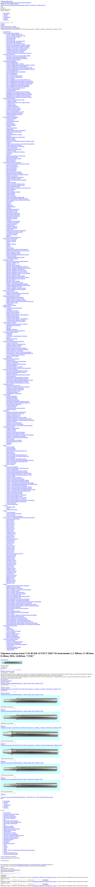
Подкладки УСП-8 (11, 555)
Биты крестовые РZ (11, 167)
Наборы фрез (10, 304)
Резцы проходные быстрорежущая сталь (17, 450)
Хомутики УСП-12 (11, 576)
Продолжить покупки (6, 870)
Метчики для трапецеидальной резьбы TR (17, 266)
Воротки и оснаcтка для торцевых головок (17, 174)
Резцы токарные (11, 464)
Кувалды (9, 246)
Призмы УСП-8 (10, 559)
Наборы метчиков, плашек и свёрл (15, 298)
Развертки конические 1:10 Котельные (16, 412)
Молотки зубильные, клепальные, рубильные (18, 386)
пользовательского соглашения (38, 864)
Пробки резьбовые (11, 139)
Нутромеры (9, 133)
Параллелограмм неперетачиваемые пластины (18, 374)
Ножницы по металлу (12, 217)
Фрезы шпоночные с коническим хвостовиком (18, 620)
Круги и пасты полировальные (14, 77)
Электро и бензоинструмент (11, 639)
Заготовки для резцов (9, 54)
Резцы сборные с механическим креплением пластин (20, 460)
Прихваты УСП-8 (11, 561)
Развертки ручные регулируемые (15, 424)
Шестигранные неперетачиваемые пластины (18, 382)
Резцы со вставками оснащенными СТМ (17, 461)
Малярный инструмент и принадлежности (17, 249)
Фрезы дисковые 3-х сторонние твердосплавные (19, 589)
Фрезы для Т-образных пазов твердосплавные (18, 596)
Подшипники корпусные (13, 400)
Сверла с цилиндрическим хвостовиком (17, 485)
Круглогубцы (10, 201)
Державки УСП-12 (11, 533)
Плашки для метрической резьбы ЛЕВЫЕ (17, 284)
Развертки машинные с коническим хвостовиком (19, 418)
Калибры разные (11, 123)
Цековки (9, 444)
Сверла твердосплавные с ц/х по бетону (17, 497)
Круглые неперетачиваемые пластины (16, 372)
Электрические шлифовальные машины (17, 644)
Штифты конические (12, 329)
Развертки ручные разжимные (14, 422)
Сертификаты (7, 17)
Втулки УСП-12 (11, 528)
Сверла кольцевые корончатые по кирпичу (17, 472)
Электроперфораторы (12, 648)
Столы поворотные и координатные (16, 354)
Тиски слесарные (11, 512)
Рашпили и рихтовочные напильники (16, 230)
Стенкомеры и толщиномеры (14, 149)
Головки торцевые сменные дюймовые (16, 179)
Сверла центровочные (12, 504)
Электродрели (10, 645)
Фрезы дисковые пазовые (13, 591)
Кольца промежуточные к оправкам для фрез (18, 46)
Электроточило (10, 649)
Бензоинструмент (11, 640)
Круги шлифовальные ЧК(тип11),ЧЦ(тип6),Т (18, 86)
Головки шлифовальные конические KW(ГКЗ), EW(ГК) (21, 65)
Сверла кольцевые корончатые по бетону (17, 470)
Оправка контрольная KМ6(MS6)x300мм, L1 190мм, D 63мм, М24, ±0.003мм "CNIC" (22, 694)
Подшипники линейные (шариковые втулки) (18, 401)
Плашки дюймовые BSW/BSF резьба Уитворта (18, 285)
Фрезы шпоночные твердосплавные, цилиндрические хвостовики (23, 624)
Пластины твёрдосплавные (10, 369)
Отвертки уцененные (12, 226)
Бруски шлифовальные (12, 62)
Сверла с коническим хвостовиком (15, 478)
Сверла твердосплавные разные (15, 496)
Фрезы (5, 584)
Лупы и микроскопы (12, 127)
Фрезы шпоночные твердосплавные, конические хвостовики (22, 623)
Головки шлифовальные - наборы (15, 63)
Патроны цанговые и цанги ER (14, 366)
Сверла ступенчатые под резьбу (15, 493)
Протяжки (9, 442)
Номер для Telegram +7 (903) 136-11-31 (35, 5)
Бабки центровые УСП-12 (13, 519)
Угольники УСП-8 (11, 572)
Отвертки (9, 220)
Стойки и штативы (11, 150)
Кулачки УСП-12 (11, 540)
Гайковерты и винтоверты (13, 385)
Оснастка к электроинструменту (15, 641)
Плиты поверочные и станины (14, 134)
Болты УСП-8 (10, 521)
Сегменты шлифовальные (13, 89)
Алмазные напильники (12, 106)
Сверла (5, 465)
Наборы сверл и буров (12, 292)
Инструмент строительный (10, 238)
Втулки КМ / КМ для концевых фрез (16, 41)
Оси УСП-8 (9, 544)
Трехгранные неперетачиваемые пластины (17, 381)
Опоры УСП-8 (10, 543)
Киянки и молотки (11, 244)
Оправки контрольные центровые (15, 51)
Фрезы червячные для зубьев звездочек (16, 617)
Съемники (9, 334)
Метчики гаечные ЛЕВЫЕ (13, 265)
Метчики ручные (11, 280)
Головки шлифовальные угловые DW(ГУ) (17, 66)
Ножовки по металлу (12, 218)
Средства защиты (11, 632)
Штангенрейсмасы (11, 159)
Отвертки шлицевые (12, 228)
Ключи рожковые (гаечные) (14, 191)
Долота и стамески (11, 240)
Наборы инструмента (9, 290)
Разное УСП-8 (10, 567)
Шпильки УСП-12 (11, 580)
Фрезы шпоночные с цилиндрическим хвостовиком (20, 621)
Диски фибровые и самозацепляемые (16, 71)
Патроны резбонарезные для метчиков (16, 361)
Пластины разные (11, 376)
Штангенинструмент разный (14, 158)
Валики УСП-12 (11, 523)
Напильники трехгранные (13, 216)
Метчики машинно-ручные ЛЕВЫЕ (16, 276)
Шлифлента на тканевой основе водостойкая (18, 91)
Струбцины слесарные (12, 233)
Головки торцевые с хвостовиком (15, 177)
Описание (5, 672)
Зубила (8, 181)
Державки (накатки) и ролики (14, 345)
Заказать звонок (14, 2)
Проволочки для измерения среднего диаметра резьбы (20, 141)
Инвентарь (9, 628)
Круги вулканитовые (12, 74)
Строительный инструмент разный (15, 257)
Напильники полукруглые (13, 213)
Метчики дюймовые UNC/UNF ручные (17, 270)
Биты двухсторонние (12, 165)
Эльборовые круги (11, 115)
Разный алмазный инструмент (14, 114)
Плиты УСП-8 (10, 552)
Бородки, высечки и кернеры (14, 171)
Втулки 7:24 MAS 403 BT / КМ (14, 34)
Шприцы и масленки (12, 338)
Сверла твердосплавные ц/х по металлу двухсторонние (21, 500)
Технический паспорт (6, 680)
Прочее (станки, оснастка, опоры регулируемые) (19, 352)
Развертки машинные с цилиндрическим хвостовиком (20, 420)
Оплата (5, 15)
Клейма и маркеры (11, 182)
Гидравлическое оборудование (14, 308)
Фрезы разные (10, 609)
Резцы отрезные (11, 446)
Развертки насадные (12, 421)
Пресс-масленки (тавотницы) (14, 404)
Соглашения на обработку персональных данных (43, 877)
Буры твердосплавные (12, 466)
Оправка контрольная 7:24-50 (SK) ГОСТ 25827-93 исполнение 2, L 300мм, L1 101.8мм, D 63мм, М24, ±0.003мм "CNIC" (31, 727)
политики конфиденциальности (21, 864)
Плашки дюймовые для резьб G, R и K (16, 288)
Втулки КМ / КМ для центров (14, 42)
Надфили (9, 208)
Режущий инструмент (9, 426)
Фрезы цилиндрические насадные (15, 616)
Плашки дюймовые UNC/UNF (14, 286)
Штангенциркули (11, 161)
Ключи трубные (11, 194)
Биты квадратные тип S (13, 166)
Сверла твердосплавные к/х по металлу (16, 494)
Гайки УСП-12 (10, 529)
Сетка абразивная (11, 90)
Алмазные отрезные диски (13, 107)
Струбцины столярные (12, 258)
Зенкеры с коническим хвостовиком (16, 432)
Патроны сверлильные (12, 362)
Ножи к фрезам (10, 438)
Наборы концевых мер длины (14, 131)
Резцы (5, 445)
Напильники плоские (12, 212)
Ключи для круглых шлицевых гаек (16, 185)
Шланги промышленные (13, 636)
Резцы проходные (11, 449)
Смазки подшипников (12, 405)
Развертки (6, 410)
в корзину (3, 709)
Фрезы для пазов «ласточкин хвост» (16, 592)
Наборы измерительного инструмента (16, 130)
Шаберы (9, 236)
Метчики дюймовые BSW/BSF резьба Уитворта (19, 268)
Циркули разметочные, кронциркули (16, 155)
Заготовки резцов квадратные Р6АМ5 (16, 57)
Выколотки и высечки (12, 175)
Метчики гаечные (11, 264)
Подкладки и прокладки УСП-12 (15, 553)
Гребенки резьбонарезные (13, 428)
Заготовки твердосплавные (13, 59)
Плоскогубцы (10, 229)
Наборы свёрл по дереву (10, 305)
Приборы (9, 135)
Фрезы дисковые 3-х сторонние (14, 588)
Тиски (5, 510)
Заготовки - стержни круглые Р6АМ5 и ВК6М (18, 55)
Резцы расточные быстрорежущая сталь (17, 454)
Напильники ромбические (13, 214)
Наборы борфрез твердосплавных (15, 297)
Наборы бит (10, 205)
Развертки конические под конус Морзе (17, 417)
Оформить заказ (16, 870)
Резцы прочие (10, 452)
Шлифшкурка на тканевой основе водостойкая (18, 95)
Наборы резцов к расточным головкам (16, 300)
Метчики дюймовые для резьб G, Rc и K (17, 272)
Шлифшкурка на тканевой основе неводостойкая (19, 97)
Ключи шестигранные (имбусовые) (15, 197)
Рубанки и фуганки (11, 256)
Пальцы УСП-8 (10, 547)
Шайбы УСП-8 (10, 579)
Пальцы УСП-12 (11, 545)
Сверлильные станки (12, 509)
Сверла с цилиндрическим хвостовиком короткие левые (21, 489)
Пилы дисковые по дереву (13, 252)
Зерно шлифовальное (12, 73)
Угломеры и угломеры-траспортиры (16, 151)
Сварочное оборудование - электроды (16, 320)
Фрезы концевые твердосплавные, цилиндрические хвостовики (23, 605)
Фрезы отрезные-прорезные (14, 607)
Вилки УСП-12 (10, 524)
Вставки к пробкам (11, 118)
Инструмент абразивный (10, 61)
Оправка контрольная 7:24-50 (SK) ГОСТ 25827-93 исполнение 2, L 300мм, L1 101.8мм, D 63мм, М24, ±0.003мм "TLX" (31, 689)
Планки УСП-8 (10, 549)
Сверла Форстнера (11, 502)
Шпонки (9, 328)
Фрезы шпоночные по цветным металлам (17, 619)
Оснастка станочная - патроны (11, 358)
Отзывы (6, 18)
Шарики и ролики (11, 409)
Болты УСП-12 (10, 520)
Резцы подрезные (11, 448)
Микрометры (10, 129)
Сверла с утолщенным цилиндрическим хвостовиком (20, 482)
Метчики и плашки (8, 260)
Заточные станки (11, 506)
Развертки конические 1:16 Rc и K (15, 413)
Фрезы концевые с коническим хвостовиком (18, 600)
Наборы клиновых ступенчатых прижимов (17, 349)
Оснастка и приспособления (11, 332)
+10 (18, 669)
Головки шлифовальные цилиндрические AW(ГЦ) (19, 67)
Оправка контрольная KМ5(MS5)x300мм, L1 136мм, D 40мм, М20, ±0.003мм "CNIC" (22, 711)
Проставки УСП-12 (11, 563)
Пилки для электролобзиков (14, 643)
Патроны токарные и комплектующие (16, 364)
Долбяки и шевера (11, 429)
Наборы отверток (11, 206)
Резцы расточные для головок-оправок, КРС (18, 456)
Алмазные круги (11, 103)
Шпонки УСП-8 (11, 583)
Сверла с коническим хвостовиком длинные (18, 480)
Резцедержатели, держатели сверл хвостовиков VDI (20, 353)
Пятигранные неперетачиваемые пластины (17, 377)
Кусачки (9, 202)
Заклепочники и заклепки (13, 312)
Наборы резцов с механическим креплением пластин (20, 301)
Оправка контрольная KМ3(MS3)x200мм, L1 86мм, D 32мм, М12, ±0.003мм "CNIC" (22, 779)
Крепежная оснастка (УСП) (13, 325)
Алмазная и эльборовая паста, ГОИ (15, 99)
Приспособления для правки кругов (16, 87)
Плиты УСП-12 (10, 551)
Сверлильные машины (12, 392)
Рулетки (9, 142)
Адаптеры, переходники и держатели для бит (18, 163)
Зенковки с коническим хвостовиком (16, 436)
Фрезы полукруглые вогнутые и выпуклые (17, 608)
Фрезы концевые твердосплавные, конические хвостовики (21, 604)
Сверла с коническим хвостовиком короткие (18, 481)
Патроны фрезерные (12, 365)
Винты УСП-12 (10, 525)
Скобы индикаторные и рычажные (15, 146)
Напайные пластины (12, 373)
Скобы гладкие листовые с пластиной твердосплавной (20, 143)
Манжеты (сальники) (12, 397)
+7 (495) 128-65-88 (5, 2)
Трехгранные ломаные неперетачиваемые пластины (20, 380)
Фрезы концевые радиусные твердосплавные (18, 599)
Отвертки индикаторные (13, 222)
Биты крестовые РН (12, 169)
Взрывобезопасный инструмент (15, 173)
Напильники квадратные (13, 209)
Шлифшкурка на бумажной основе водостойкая (19, 93)
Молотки (9, 204)
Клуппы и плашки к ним (13, 262)
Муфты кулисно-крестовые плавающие (16, 348)
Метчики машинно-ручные (13, 274)
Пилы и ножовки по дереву (13, 253)
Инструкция (7, 13)
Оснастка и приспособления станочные (14, 341)
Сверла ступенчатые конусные (14, 492)
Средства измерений (12, 147)
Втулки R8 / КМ (11, 39)
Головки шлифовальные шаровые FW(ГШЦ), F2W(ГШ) (21, 69)
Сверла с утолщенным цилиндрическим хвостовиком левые (22, 484)
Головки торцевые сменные (14, 178)
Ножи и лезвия (10, 629)
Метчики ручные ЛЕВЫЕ (13, 281)
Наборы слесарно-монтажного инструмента (18, 293)
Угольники (9, 153)
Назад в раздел (4, 659)
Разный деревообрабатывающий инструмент (18, 254)
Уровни (8, 154)
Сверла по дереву (11, 476)
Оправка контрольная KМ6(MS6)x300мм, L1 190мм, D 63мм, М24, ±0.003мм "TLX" (22, 683)
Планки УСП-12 (11, 548)
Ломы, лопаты (10, 248)
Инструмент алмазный (9, 98)
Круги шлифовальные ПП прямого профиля (18, 85)
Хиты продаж (7, 31)
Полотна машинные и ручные (14, 441)
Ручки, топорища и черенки (14, 631)
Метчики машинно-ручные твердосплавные (18, 277)
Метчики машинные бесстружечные (16, 278)
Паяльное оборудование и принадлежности (18, 314)
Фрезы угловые (10, 613)
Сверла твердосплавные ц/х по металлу (17, 498)
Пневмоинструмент (9, 384)
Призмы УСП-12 (11, 557)
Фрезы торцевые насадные (13, 611)
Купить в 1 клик (10, 671)
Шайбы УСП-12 (11, 577)
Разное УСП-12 (10, 565)
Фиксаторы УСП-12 (12, 575)
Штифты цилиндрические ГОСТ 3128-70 (17, 324)
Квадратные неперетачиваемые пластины (17, 370)
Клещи (8, 245)
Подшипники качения (12, 398)
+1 (16, 669)
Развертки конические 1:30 (13, 414)
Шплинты (9, 326)
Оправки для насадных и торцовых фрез (17, 49)
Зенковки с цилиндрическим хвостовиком (17, 437)
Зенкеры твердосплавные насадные (16, 433)
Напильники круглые (12, 210)
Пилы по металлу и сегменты (14, 440)
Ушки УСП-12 (10, 573)
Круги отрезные (11, 78)
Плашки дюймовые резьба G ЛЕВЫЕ (16, 289)
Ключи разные (10, 190)
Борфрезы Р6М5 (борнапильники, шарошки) (18, 585)
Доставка (6, 14)
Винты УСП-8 (10, 527)
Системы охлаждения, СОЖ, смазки (16, 321)
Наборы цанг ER (11, 360)
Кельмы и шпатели (11, 241)
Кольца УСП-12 (11, 537)
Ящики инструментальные (13, 637)
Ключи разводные (11, 189)
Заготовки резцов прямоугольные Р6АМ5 (17, 58)
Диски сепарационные (12, 70)
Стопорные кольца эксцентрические (16, 408)
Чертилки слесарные (12, 234)
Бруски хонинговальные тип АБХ (15, 111)
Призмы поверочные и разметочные (16, 137)
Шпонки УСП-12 (11, 581)
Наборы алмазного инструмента (15, 113)
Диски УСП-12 (10, 535)
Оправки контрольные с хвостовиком (16, 50)
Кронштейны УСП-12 (12, 539)
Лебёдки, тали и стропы (13, 313)
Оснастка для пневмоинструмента (15, 388)
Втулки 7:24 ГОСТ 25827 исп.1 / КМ (16, 35)
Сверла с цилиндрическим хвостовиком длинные (19, 486)
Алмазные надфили (11, 105)
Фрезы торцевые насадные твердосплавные (18, 612)
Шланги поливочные (12, 635)
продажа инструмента (6, 858)
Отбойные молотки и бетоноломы (15, 389)
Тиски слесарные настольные (14, 513)
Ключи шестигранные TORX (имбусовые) (17, 198)
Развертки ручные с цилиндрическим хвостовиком (19, 425)
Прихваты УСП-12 (11, 560)
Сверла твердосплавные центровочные (16, 501)
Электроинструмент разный (14, 647)
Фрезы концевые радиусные (14, 597)
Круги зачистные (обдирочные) (14, 75)
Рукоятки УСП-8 (11, 569)
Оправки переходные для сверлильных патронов (19, 53)
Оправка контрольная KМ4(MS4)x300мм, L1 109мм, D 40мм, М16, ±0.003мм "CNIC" (22, 762)
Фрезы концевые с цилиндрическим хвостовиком (19, 603)
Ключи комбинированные (13, 186)
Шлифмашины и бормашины (14, 393)
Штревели (9, 357)
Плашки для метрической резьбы (15, 282)
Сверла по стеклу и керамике (14, 477)
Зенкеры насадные (11, 430)
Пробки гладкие (11, 138)
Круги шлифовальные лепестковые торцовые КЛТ (19, 83)
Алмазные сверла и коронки (14, 109)
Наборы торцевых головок (13, 294)
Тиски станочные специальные (14, 516)
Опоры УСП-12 (10, 541)
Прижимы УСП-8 (11, 556)
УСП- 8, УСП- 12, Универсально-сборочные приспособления (19, 517)
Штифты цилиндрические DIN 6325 (16, 330)
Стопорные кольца (11, 406)
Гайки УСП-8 (10, 531)
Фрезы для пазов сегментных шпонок (16, 593)
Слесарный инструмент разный (15, 232)
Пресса (8, 508)
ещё (4, 819)
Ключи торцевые (11, 193)
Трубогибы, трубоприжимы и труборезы (17, 336)
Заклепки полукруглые (12, 310)
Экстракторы (10, 340)
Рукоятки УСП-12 (11, 568)
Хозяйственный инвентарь (10, 625)
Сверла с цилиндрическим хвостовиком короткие (19, 488)
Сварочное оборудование (13, 317)
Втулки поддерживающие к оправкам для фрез (18, 45)
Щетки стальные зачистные (13, 237)
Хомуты (9, 337)
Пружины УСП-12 (11, 564)
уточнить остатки (5, 687)
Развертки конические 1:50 (13, 416)
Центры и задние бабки (12, 356)
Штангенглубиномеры (12, 157)
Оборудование (7, 306)
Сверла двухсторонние (12, 469)
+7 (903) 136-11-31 (30, 797)
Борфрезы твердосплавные (13, 587)
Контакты (6, 19)
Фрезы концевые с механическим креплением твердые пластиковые (24, 601)
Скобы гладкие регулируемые (14, 145)
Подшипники (7, 394)
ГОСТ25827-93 (4, 679)
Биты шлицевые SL (11, 170)
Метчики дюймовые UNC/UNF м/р (15, 269)
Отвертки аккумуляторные (13, 221)
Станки (5, 505)
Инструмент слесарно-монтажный (12, 162)
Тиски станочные (11, 515)
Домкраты (9, 309)
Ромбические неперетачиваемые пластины (17, 378)
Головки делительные (12, 342)
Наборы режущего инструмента (12, 296)
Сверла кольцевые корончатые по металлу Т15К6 (19, 474)
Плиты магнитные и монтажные (15, 350)
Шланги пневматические (13, 633)
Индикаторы (10, 122)
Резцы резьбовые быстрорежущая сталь (16, 458)
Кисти (8, 242)
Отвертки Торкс (11, 225)
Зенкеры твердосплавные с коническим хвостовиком (20, 434)
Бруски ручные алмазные (13, 110)
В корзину (3, 671)
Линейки (9, 126)
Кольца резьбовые (11, 125)
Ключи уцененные (11, 196)
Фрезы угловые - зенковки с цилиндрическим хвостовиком (22, 615)
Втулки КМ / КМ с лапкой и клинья (16, 43)
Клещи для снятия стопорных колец (16, 183)
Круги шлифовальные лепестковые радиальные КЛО (20, 82)
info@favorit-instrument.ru (24, 2)
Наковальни (10, 333)
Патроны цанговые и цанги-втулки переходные (19, 368)
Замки (8, 627)
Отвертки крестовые (12, 224)
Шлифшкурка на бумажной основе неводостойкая (19, 94)
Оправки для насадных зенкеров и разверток (18, 47)
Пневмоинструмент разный (14, 390)
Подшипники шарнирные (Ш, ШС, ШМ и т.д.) (18, 402)
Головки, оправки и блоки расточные (16, 344)
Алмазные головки (11, 101)
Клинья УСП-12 (11, 536)
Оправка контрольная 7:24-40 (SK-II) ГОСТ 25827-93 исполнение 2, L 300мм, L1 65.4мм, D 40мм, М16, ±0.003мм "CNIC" (31, 745)
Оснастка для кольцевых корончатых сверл (17, 468)
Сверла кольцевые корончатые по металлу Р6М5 (19, 473)
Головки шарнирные (12, 396)
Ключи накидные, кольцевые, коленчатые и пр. (19, 187)
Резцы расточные (11, 453)
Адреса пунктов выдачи (7, 5)
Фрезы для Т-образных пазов (14, 595)
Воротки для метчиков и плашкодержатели (17, 261)
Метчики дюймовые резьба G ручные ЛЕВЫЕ (18, 273)
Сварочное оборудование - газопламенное (17, 318)
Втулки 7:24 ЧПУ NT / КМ (13, 37)
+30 (20, 669)
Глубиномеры (10, 119)
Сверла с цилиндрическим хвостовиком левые (18, 490)
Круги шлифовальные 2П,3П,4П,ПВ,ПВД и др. (19, 79)
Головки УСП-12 (11, 532)
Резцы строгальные (11, 462)
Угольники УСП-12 (11, 571)
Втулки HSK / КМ (11, 38)
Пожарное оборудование (13, 316)
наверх (2, 867)
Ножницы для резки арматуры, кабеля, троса (18, 250)
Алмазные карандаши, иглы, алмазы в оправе (18, 102)
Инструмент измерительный (11, 117)
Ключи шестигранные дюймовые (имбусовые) (18, 200)
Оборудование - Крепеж (10, 322)
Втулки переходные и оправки (11, 33)
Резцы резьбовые (11, 457)
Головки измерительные (13, 121)
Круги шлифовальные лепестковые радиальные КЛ (20, 81)
